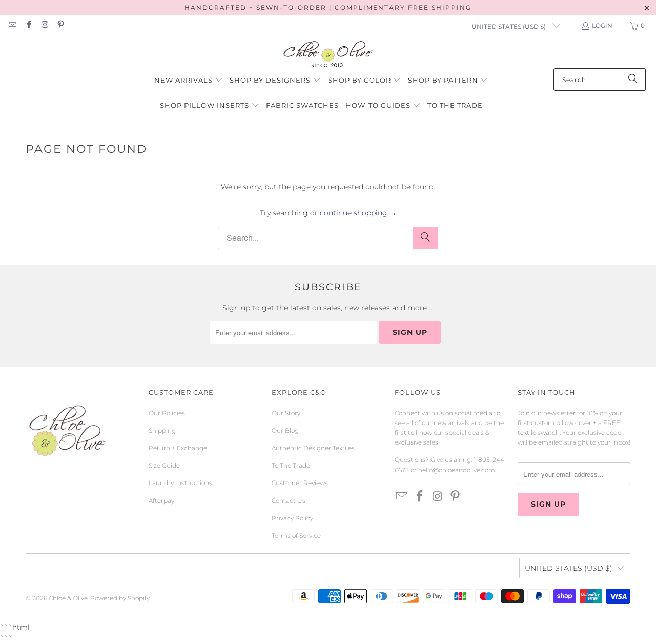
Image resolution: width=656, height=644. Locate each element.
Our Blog (285, 430)
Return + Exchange (178, 448)
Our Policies (167, 413)
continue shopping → (358, 212)
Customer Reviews (300, 483)
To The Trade (291, 465)
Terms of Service (296, 535)
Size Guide (164, 465)
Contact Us (288, 501)
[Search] (633, 79)
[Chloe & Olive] (328, 54)
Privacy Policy (292, 518)
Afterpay (161, 501)
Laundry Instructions (180, 483)
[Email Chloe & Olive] (12, 25)
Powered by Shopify (120, 598)
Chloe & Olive (68, 598)
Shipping (162, 430)
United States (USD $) (509, 26)
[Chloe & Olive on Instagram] (44, 25)
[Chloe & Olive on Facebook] (28, 25)
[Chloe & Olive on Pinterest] (60, 25)
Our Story (286, 413)
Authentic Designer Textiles (313, 448)
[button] (188, 80)
